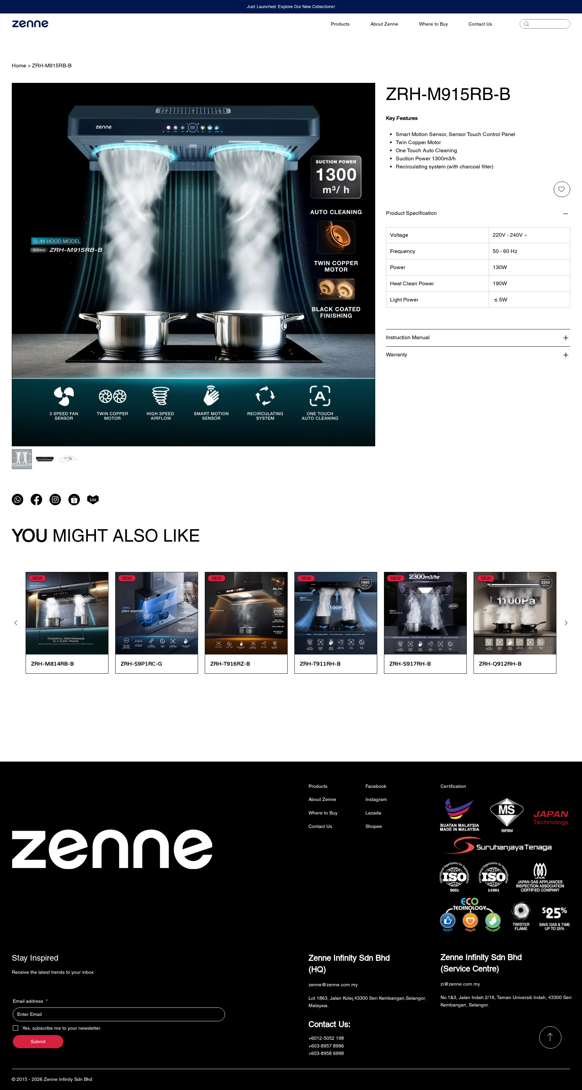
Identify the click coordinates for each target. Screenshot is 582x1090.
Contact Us (320, 826)
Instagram (376, 799)
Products (318, 786)
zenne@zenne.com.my (333, 984)
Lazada (373, 812)
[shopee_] (74, 499)
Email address (30, 1001)
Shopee (373, 826)
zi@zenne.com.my (460, 984)
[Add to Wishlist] (562, 189)
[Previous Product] (16, 623)
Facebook (375, 786)
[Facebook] (36, 499)
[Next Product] (566, 623)
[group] (291, 623)
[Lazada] (93, 499)
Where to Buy (323, 812)
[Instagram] (55, 499)
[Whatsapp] (17, 499)
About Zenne (322, 799)
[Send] (550, 1037)
